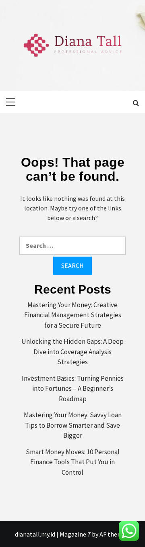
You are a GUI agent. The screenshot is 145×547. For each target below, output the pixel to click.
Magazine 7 (75, 534)
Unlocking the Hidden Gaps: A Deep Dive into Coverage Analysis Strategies (72, 351)
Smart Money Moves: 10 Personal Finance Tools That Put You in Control (73, 462)
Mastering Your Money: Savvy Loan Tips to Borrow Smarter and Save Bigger (73, 425)
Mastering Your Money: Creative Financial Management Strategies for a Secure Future (72, 315)
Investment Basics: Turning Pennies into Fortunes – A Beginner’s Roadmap (73, 388)
